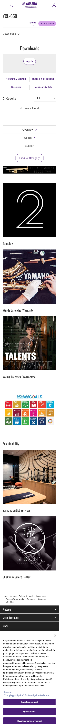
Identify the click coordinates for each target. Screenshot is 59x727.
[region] (29, 679)
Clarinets (42, 599)
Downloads (9, 33)
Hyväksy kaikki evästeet (29, 720)
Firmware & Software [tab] (16, 79)
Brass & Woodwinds (15, 599)
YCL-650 (10, 602)
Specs (28, 138)
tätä (42, 685)
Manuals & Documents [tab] (43, 79)
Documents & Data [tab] (43, 87)
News (5, 626)
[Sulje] (55, 635)
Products (31, 599)
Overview (27, 129)
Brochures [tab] (16, 87)
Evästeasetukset (29, 701)
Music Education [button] (11, 618)
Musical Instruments (37, 596)
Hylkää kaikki (29, 711)
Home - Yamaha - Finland (14, 596)
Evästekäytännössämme (37, 695)
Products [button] (7, 609)
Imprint (7, 691)
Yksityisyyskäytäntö (14, 695)
